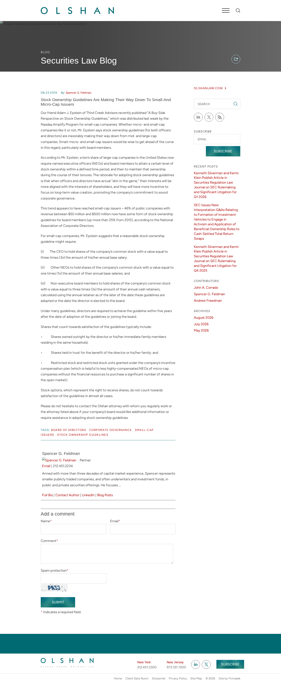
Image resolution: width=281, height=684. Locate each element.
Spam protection (54, 570)
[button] (235, 59)
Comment (49, 541)
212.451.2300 (147, 667)
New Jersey (175, 662)
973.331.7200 (176, 667)
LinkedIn (88, 495)
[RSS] (219, 117)
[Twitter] (209, 117)
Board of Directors (68, 430)
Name (46, 521)
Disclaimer (159, 678)
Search (204, 104)
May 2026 (201, 330)
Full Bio (47, 495)
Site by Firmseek (229, 678)
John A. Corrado (206, 287)
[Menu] (225, 11)
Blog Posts (105, 495)
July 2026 (201, 324)
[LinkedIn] (198, 117)
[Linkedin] (195, 664)
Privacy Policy (178, 678)
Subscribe (223, 151)
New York (144, 662)
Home (118, 678)
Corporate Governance (110, 430)
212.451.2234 (63, 466)
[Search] (238, 10)
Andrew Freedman (208, 300)
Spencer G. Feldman (78, 92)
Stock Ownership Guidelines (82, 434)
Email (46, 466)
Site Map (196, 678)
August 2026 (203, 317)
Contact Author (67, 495)
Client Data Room (137, 678)
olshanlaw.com (208, 88)
